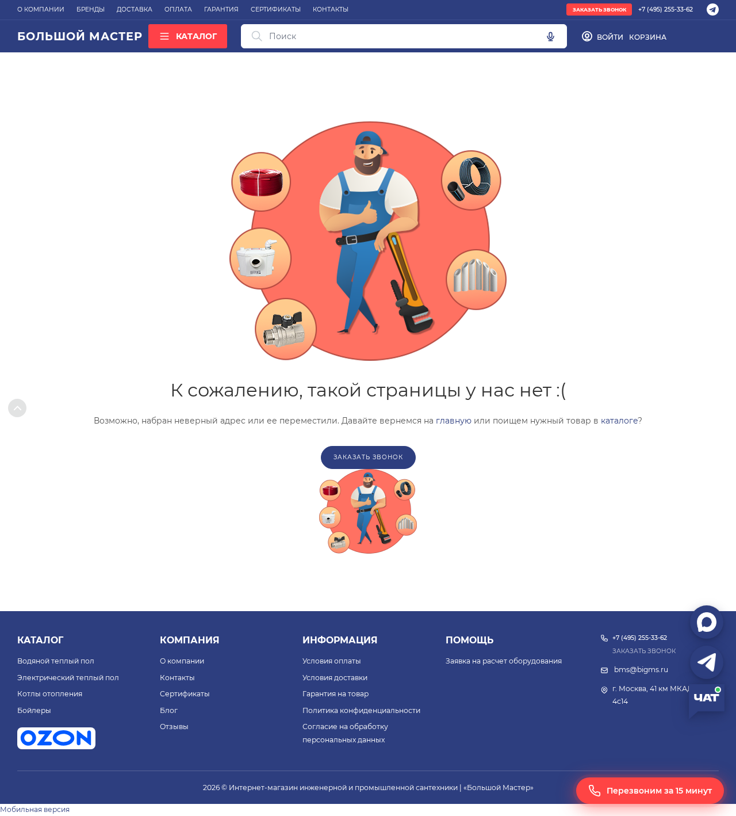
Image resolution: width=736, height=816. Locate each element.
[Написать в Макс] (706, 622)
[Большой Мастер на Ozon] (56, 738)
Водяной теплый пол (55, 661)
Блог (169, 710)
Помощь (469, 640)
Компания (190, 640)
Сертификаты (185, 693)
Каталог (40, 640)
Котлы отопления (49, 693)
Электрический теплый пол (68, 677)
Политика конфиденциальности (361, 710)
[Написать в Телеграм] (706, 662)
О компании (182, 661)
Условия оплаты (331, 661)
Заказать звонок (599, 10)
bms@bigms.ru (641, 669)
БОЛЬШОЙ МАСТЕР (79, 36)
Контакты (177, 677)
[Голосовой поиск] (550, 36)
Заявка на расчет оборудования (504, 661)
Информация (340, 640)
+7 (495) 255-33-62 (665, 9)
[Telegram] (713, 9)
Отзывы (174, 726)
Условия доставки (334, 677)
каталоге (619, 420)
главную (453, 420)
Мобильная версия (35, 809)
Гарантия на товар (335, 693)
